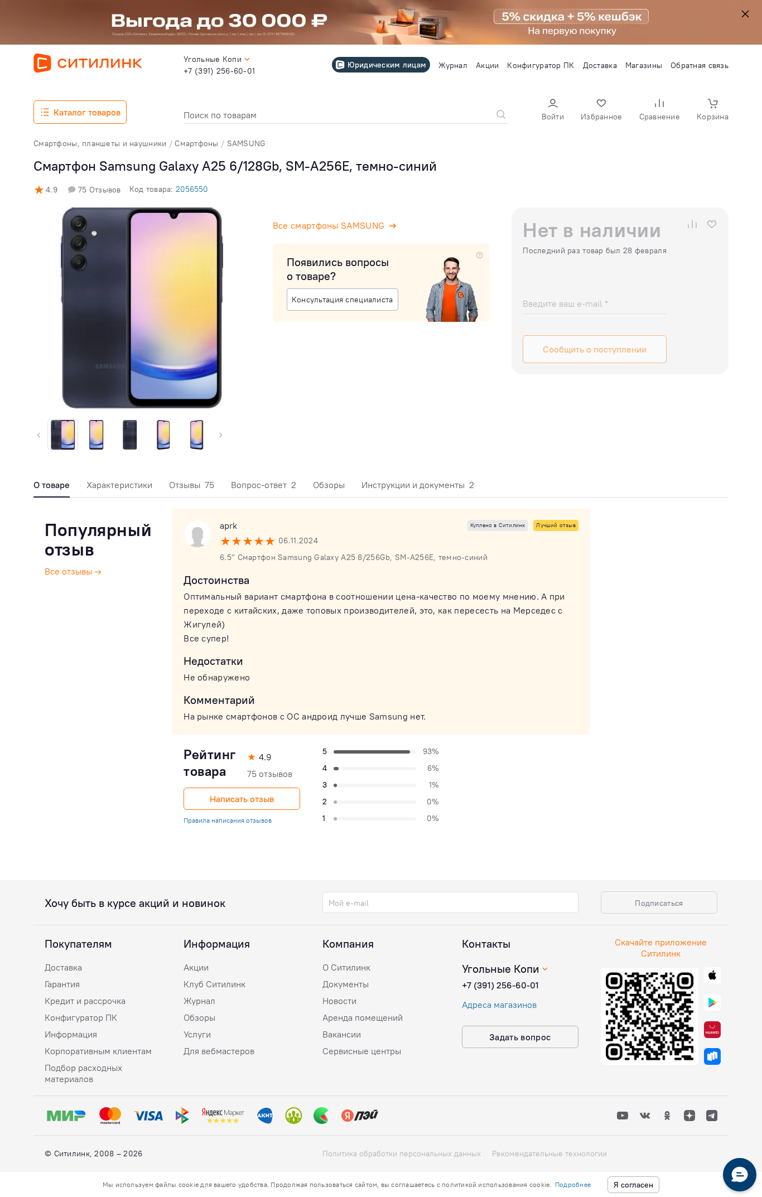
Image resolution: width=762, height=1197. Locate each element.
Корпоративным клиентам (98, 1050)
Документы (345, 984)
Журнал (199, 1000)
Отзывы (191, 484)
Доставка (63, 967)
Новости (339, 1000)
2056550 (192, 189)
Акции (196, 967)
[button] (553, 111)
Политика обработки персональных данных (401, 1153)
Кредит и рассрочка (85, 1000)
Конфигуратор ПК (81, 1017)
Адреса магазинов (499, 1004)
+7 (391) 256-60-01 (500, 985)
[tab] (51, 488)
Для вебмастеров (219, 1050)
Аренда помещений (362, 1017)
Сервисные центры (361, 1050)
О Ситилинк (346, 967)
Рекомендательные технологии (549, 1153)
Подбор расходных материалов (83, 1073)
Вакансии (341, 1034)
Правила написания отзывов (228, 820)
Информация (71, 1034)
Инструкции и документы (417, 484)
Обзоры (329, 484)
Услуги (197, 1034)
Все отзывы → (73, 571)
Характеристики (119, 484)
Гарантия (62, 984)
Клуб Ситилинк (214, 984)
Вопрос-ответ (263, 484)
